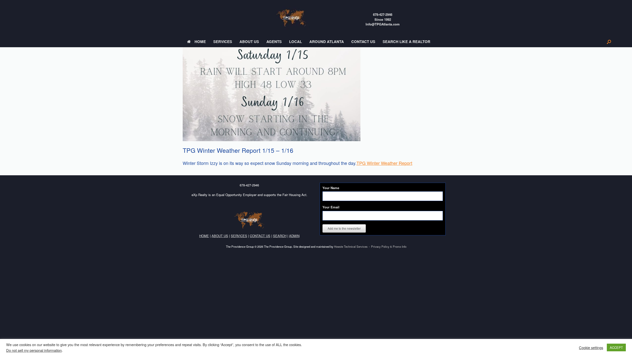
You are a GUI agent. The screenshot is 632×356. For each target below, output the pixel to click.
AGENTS (274, 41)
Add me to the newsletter (344, 228)
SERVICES (222, 41)
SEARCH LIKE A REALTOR (406, 41)
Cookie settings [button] (591, 347)
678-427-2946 (382, 14)
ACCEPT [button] (616, 347)
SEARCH (279, 235)
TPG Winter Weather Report (384, 163)
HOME (200, 41)
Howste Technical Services (351, 246)
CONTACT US (363, 41)
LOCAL (295, 41)
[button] (609, 41)
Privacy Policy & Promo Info (388, 246)
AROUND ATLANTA (326, 41)
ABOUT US (249, 41)
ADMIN (294, 235)
